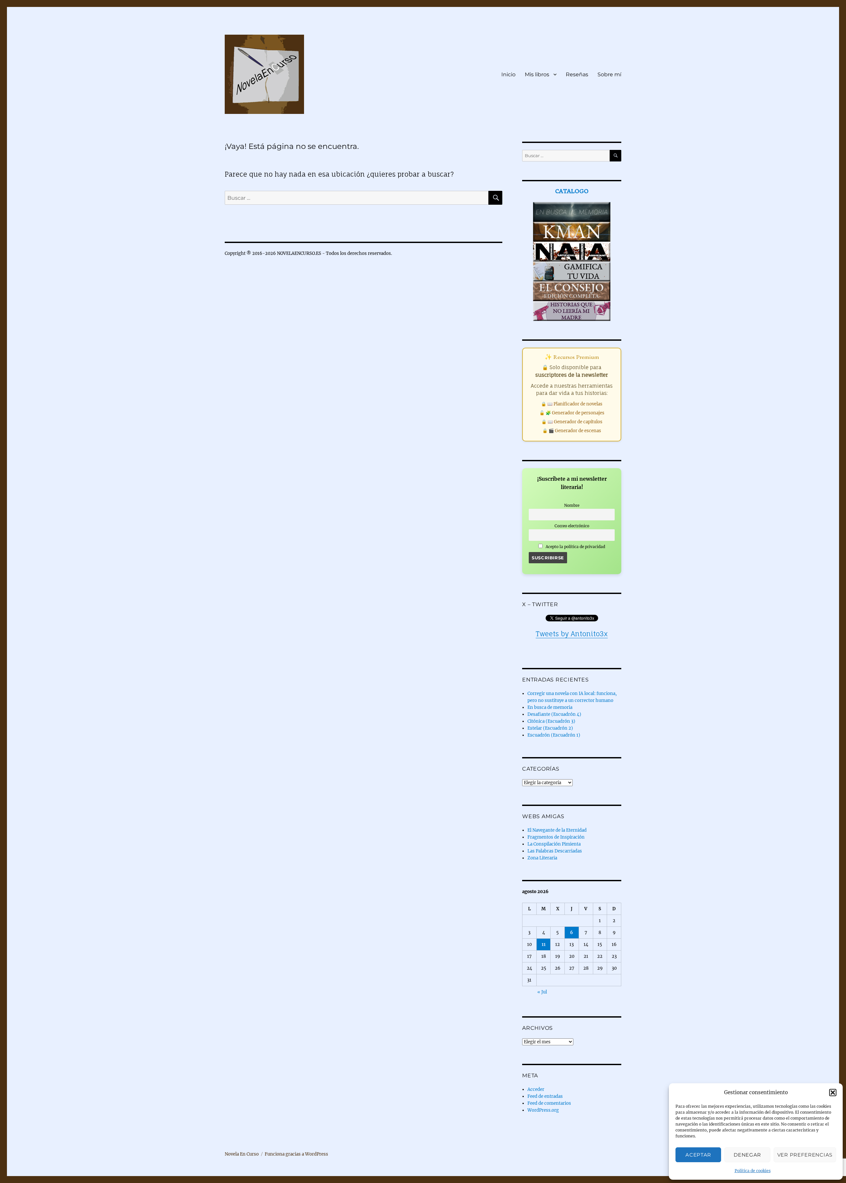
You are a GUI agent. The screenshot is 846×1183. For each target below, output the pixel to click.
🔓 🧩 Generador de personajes (571, 413)
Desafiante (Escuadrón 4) (554, 714)
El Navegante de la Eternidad (557, 830)
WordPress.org (543, 1110)
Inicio (508, 74)
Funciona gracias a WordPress (296, 1154)
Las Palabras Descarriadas (554, 851)
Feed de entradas (545, 1096)
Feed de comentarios (549, 1103)
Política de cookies (753, 1170)
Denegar (747, 1155)
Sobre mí (609, 74)
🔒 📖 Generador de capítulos (571, 422)
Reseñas (577, 74)
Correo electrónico (572, 525)
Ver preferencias (804, 1155)
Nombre (571, 505)
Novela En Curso (242, 1154)
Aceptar (698, 1155)
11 (544, 944)
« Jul (542, 992)
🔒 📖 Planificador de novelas (571, 404)
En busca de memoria (549, 707)
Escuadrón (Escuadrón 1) (553, 735)
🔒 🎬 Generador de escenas (571, 431)
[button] (832, 1092)
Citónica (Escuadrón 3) (551, 721)
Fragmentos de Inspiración (556, 837)
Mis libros (537, 74)
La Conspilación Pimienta (554, 844)
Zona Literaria (542, 858)
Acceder (535, 1089)
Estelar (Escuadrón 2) (550, 728)
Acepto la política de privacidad (575, 546)
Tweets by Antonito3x (572, 634)
